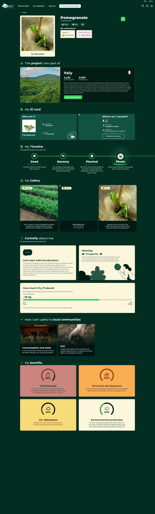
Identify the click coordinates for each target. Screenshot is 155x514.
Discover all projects (73, 97)
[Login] (142, 6)
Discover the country (113, 136)
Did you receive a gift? (71, 6)
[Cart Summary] (151, 6)
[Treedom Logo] (8, 6)
